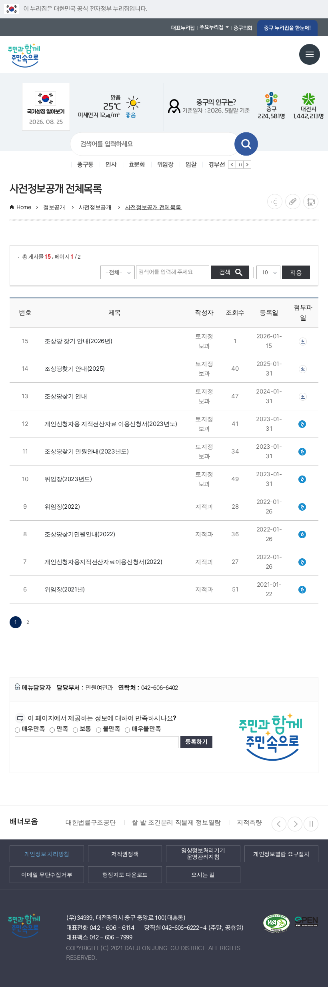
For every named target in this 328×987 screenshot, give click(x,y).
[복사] (292, 201)
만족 (61, 729)
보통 (84, 729)
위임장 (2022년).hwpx (303, 506)
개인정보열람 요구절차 (281, 853)
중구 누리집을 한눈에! (287, 28)
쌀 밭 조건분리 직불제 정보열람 (176, 822)
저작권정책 (125, 853)
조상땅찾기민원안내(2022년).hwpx (303, 534)
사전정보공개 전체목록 (153, 207)
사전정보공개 (96, 207)
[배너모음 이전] (279, 824)
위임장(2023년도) (68, 479)
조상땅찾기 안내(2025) (74, 368)
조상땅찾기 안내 (65, 396)
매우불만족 (145, 729)
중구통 (84, 165)
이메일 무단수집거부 (46, 874)
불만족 (110, 729)
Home (23, 207)
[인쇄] (310, 201)
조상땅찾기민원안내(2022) (79, 534)
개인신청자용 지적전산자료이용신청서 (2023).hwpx (303, 423)
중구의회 (243, 28)
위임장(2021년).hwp (303, 589)
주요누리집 (212, 27)
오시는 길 (203, 874)
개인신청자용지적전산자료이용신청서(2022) (103, 561)
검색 (246, 144)
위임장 (164, 165)
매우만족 (32, 729)
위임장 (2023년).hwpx (303, 479)
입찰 (189, 165)
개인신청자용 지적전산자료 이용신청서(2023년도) (110, 424)
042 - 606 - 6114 (112, 927)
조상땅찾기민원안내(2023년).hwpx (303, 451)
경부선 (215, 165)
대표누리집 (183, 28)
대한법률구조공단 (91, 822)
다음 (247, 165)
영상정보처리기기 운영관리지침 (203, 853)
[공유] (274, 201)
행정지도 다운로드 (125, 874)
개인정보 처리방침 (46, 853)
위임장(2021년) (64, 589)
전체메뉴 (309, 54)
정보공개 (55, 207)
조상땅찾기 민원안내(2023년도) (86, 451)
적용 (296, 272)
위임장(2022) (62, 506)
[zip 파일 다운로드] (303, 341)
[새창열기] (45, 102)
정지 (240, 165)
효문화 (136, 165)
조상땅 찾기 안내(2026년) (78, 341)
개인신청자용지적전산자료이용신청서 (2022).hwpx (303, 561)
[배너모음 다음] (295, 824)
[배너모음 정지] (311, 824)
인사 (109, 165)
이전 (232, 165)
